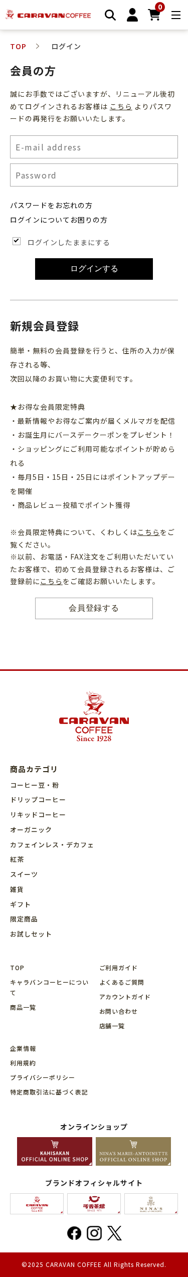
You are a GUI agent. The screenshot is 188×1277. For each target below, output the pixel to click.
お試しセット (31, 934)
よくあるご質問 (122, 982)
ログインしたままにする (69, 242)
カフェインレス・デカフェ (52, 844)
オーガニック (31, 829)
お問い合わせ (118, 1011)
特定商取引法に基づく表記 (49, 1091)
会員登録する (94, 608)
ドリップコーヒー (38, 799)
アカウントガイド (125, 996)
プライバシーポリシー (42, 1077)
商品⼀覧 (23, 1007)
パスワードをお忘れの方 (51, 205)
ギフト (20, 904)
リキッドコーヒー (38, 814)
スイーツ (24, 874)
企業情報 (23, 1048)
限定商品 (24, 919)
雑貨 (17, 889)
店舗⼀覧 (112, 1025)
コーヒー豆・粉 (34, 785)
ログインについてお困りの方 (59, 220)
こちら (121, 106)
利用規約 (23, 1062)
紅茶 (17, 859)
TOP (17, 967)
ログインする (94, 268)
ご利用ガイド (118, 967)
